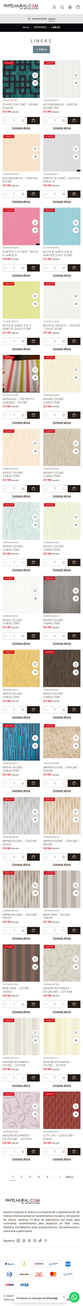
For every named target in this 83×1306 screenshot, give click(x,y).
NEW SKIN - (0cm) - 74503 (17, 989)
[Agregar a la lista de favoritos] (35, 75)
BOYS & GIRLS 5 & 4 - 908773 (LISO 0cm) (18, 327)
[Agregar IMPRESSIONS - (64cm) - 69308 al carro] (74, 783)
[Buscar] (62, 7)
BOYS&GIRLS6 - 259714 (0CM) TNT (60, 106)
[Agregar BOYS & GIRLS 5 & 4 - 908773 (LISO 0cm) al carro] (33, 341)
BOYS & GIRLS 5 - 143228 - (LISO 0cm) (61, 327)
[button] (41, 49)
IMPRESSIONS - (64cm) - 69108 (61, 842)
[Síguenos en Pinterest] (45, 1241)
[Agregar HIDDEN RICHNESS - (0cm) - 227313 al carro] (74, 1078)
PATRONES (40, 27)
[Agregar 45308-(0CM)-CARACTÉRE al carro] (74, 415)
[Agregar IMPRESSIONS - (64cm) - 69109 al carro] (33, 857)
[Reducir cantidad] (6, 120)
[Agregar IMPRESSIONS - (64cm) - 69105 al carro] (33, 930)
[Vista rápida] (35, 83)
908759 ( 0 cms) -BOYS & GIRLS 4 (20, 253)
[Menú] (54, 7)
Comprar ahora (21, 128)
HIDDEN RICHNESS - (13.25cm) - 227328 (57, 989)
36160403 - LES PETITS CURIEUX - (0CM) (19, 400)
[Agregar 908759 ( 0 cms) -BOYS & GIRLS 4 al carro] (33, 268)
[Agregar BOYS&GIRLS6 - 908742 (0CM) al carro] (33, 194)
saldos (51, 19)
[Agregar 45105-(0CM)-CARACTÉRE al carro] (74, 636)
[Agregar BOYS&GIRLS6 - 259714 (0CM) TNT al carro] (74, 120)
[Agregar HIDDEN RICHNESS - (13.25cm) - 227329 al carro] (33, 1151)
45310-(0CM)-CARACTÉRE (13, 695)
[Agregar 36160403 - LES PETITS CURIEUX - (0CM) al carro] (33, 415)
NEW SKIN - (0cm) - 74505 (57, 916)
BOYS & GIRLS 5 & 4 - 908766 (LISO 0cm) (58, 253)
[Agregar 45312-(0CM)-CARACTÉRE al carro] (74, 709)
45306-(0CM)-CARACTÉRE (54, 474)
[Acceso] (70, 7)
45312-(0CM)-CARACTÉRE (53, 695)
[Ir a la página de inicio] (21, 7)
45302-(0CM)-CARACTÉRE (54, 548)
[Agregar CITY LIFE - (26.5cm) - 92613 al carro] (74, 1151)
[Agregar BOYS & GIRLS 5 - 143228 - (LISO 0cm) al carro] (74, 341)
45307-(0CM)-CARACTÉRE (13, 474)
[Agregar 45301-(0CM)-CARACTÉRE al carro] (33, 636)
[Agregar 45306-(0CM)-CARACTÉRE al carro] (74, 488)
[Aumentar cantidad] (23, 120)
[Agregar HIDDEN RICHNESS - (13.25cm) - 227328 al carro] (74, 1004)
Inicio (26, 27)
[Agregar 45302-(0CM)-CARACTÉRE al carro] (74, 562)
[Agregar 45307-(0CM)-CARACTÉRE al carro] (33, 488)
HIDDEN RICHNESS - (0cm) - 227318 (17, 1063)
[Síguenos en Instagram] (18, 1241)
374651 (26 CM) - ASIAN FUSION (20, 106)
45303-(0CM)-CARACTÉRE (13, 548)
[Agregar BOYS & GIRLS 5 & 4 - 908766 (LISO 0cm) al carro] (74, 268)
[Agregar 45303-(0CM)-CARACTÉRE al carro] (33, 562)
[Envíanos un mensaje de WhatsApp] (74, 1297)
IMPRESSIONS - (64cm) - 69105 (21, 916)
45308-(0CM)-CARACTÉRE (54, 400)
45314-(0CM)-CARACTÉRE (13, 769)
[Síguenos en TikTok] (40, 1241)
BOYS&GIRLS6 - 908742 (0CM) (20, 179)
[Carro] (78, 7)
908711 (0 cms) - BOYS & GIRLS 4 (61, 179)
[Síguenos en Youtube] (35, 1241)
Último (69, 1177)
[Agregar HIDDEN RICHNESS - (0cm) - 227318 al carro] (33, 1078)
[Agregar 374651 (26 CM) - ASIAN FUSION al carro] (33, 120)
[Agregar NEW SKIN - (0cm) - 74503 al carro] (33, 1004)
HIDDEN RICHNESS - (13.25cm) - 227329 (17, 1137)
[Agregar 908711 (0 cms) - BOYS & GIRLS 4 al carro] (74, 194)
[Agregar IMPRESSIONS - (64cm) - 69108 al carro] (74, 857)
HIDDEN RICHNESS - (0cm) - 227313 (57, 1063)
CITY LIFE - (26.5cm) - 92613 (59, 1137)
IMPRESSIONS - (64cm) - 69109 (21, 842)
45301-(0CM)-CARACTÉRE (13, 621)
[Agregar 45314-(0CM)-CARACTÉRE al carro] (33, 783)
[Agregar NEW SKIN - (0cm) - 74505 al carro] (74, 930)
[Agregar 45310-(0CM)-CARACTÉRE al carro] (33, 709)
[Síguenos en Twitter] (29, 1241)
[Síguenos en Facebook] (24, 1241)
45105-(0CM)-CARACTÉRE (53, 621)
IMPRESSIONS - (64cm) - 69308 (61, 769)
